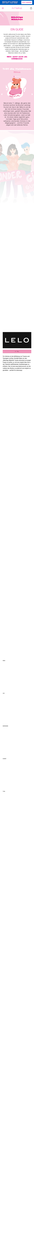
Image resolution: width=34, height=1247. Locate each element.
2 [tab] (15, 76)
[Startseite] (17, 8)
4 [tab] (18, 76)
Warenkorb (31, 8)
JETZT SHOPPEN (26, 2)
